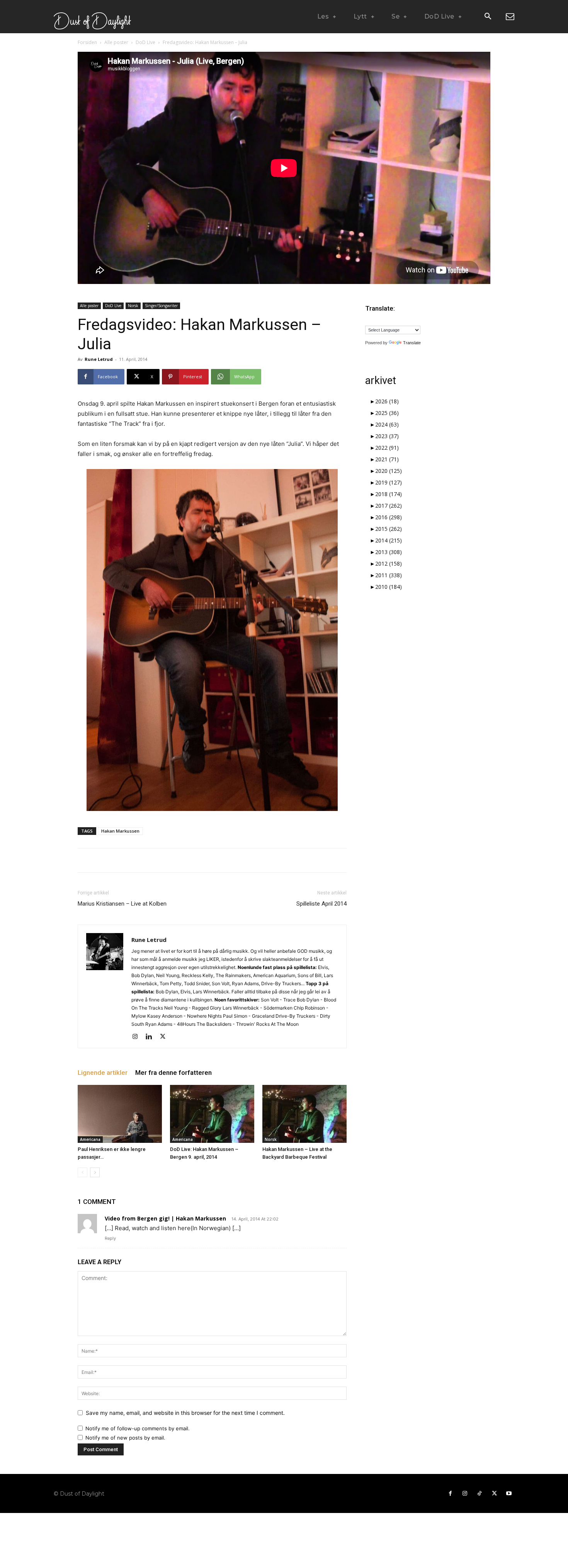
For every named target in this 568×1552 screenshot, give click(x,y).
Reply (110, 1238)
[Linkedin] (151, 1037)
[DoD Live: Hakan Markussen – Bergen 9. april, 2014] (212, 1114)
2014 (388, 540)
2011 (388, 575)
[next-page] (95, 1172)
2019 (388, 482)
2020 (388, 470)
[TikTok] (479, 1493)
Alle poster (116, 42)
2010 (388, 586)
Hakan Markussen (120, 831)
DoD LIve (145, 42)
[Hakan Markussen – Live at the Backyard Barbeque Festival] (304, 1114)
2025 (387, 412)
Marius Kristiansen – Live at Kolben (122, 903)
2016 (388, 517)
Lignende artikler (103, 1072)
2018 (388, 494)
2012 (388, 563)
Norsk (133, 305)
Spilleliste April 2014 (321, 903)
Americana (90, 1139)
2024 (387, 424)
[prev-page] (82, 1172)
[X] (165, 1037)
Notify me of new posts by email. (125, 1438)
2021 (387, 459)
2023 (387, 436)
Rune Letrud (99, 359)
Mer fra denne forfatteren (173, 1072)
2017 (388, 505)
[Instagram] (137, 1037)
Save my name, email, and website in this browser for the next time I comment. (185, 1412)
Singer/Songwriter (161, 305)
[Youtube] (508, 1493)
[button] (488, 17)
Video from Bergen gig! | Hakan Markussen (165, 1218)
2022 (387, 447)
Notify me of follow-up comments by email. (137, 1428)
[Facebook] (450, 1493)
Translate (412, 342)
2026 (387, 401)
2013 (388, 552)
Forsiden (87, 42)
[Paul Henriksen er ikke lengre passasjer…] (120, 1114)
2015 (388, 528)
